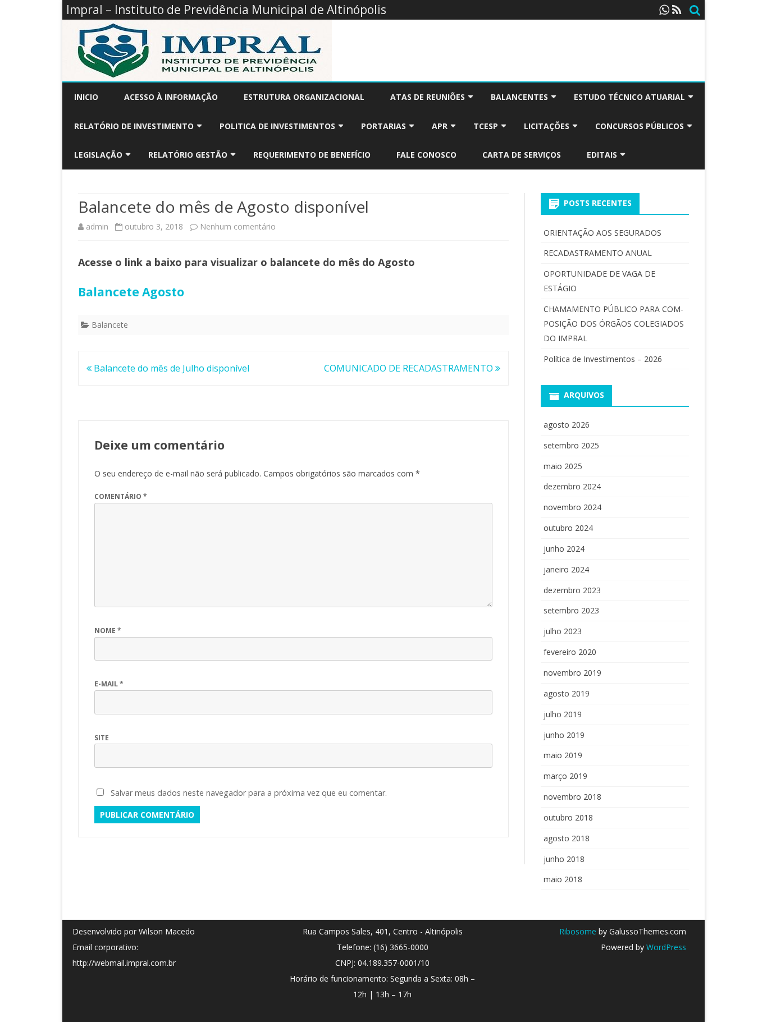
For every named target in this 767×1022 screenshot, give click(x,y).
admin (97, 226)
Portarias (383, 126)
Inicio (86, 96)
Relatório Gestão (187, 154)
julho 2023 (563, 631)
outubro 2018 (568, 817)
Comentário (120, 496)
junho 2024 (564, 548)
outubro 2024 (568, 528)
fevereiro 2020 (570, 652)
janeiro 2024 (566, 569)
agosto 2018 (567, 838)
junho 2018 (564, 859)
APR (440, 126)
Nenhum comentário (238, 226)
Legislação (98, 154)
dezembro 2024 (572, 486)
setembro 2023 (571, 610)
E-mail (109, 684)
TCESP (485, 126)
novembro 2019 (572, 672)
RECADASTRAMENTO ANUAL (598, 253)
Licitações (546, 126)
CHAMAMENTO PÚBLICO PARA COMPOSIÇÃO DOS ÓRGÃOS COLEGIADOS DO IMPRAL (614, 323)
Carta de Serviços (521, 154)
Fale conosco (426, 154)
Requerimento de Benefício (312, 154)
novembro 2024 (572, 507)
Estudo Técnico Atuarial (629, 96)
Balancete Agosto (131, 292)
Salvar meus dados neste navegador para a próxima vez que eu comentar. (249, 792)
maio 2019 (563, 755)
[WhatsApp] (664, 9)
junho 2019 (564, 735)
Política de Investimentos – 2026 (603, 359)
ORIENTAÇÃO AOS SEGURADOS (602, 232)
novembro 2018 (572, 796)
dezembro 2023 (572, 590)
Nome (107, 630)
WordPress (665, 947)
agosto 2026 (567, 424)
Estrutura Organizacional (304, 96)
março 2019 (565, 776)
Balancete (110, 324)
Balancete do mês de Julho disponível (170, 368)
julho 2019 (563, 714)
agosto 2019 (567, 693)
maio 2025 (563, 466)
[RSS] (677, 9)
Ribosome (577, 931)
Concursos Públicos (639, 126)
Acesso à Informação (171, 96)
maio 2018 (563, 879)
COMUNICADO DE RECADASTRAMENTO (409, 368)
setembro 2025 (571, 445)
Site (101, 738)
